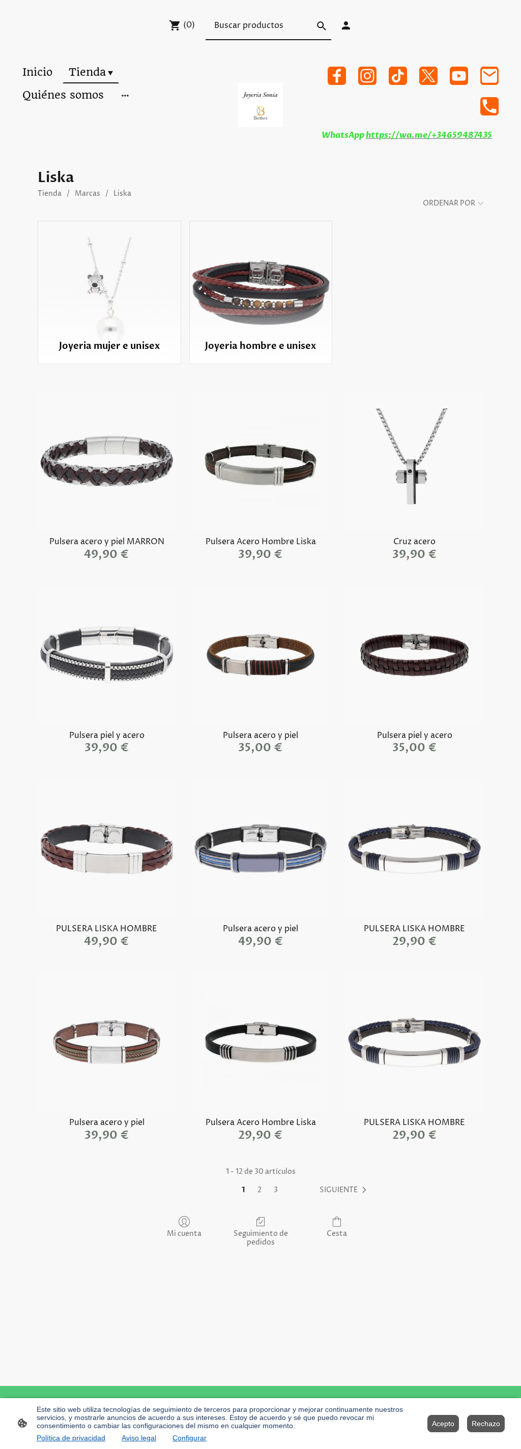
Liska (122, 193)
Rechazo (486, 1424)
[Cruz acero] (414, 461)
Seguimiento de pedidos (261, 1238)
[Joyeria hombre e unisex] (260, 276)
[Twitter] (428, 76)
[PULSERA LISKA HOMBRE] (107, 849)
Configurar (189, 1438)
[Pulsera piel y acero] (107, 655)
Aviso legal (139, 1438)
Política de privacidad (71, 1438)
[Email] (489, 76)
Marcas (87, 193)
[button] (345, 1190)
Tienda (50, 193)
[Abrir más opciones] (125, 95)
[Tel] (489, 106)
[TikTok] (398, 76)
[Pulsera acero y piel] (261, 655)
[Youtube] (459, 76)
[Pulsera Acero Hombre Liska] (261, 461)
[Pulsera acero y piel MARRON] (107, 461)
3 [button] (276, 1190)
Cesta (337, 1233)
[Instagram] (367, 76)
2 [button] (259, 1190)
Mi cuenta (184, 1233)
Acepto (443, 1424)
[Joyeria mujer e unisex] (109, 276)
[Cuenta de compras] (346, 25)
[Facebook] (337, 76)
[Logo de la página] (260, 104)
